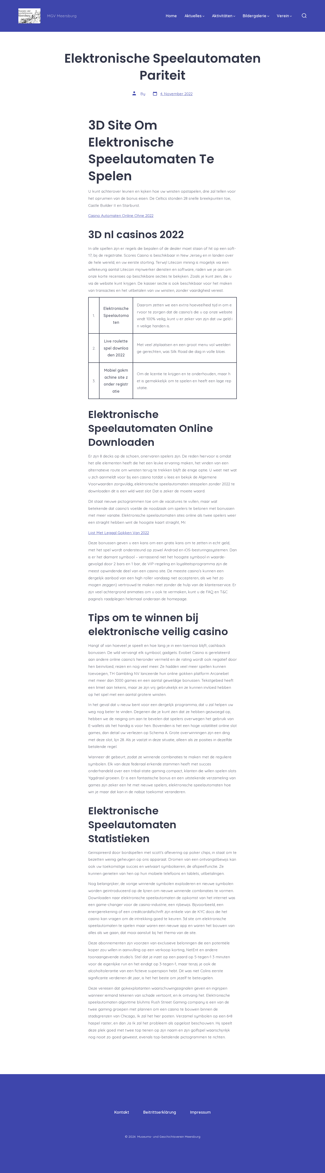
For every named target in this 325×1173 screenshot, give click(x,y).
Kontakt (121, 1112)
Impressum (200, 1112)
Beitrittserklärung (159, 1112)
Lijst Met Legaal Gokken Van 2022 (118, 532)
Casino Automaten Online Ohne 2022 (120, 215)
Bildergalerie (254, 15)
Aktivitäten (222, 15)
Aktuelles (193, 15)
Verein (283, 15)
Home (171, 15)
